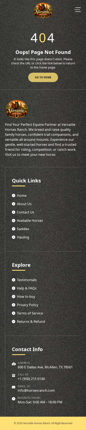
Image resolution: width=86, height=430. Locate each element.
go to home (43, 77)
